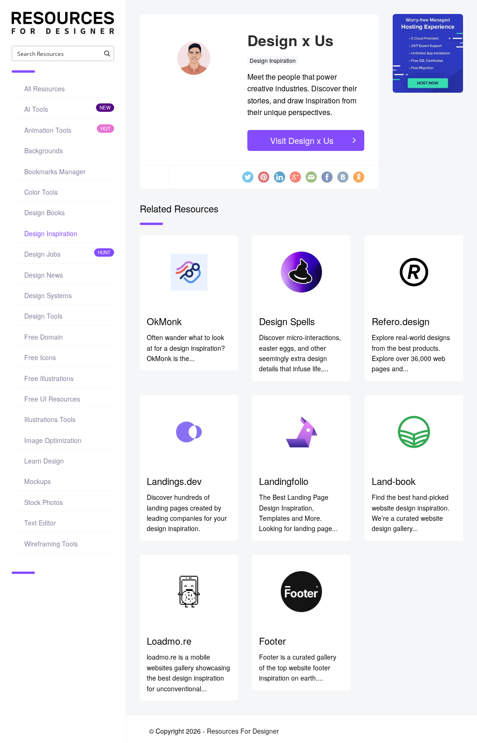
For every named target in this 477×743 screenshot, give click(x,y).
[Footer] (301, 591)
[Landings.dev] (189, 432)
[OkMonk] (189, 272)
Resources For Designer (243, 731)
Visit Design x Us (302, 140)
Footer (272, 641)
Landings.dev (174, 481)
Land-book (394, 481)
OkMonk (164, 321)
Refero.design (400, 321)
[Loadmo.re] (189, 591)
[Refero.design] (414, 272)
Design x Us (290, 40)
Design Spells (287, 321)
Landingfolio (283, 481)
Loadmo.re (169, 641)
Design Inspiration (273, 60)
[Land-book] (414, 432)
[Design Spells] (301, 272)
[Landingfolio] (301, 432)
